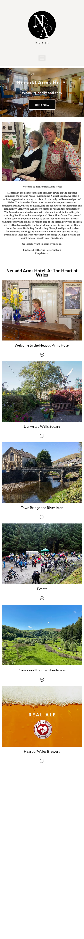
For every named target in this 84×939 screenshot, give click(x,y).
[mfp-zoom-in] (42, 355)
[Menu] (42, 58)
